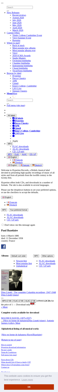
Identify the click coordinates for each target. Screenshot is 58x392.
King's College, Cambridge (24, 86)
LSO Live (16, 88)
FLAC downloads (20, 146)
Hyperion (16, 76)
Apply (15, 141)
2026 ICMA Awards (21, 55)
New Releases (13, 12)
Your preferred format (18, 210)
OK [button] (29, 387)
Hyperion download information (13, 347)
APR (14, 81)
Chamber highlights (21, 63)
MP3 (10, 144)
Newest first (21, 261)
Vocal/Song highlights (22, 71)
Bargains (16, 40)
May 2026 (17, 25)
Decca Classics (19, 78)
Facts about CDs (7, 360)
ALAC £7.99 (30, 301)
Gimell (15, 83)
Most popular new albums (23, 48)
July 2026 (16, 20)
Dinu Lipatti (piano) (10, 295)
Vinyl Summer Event (21, 38)
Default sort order (19, 256)
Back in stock (18, 45)
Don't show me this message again (19, 225)
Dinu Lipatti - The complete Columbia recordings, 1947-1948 (28, 292)
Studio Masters (19, 58)
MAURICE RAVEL (16, 318)
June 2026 (17, 22)
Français (19, 160)
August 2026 (18, 17)
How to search (6, 345)
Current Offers (13, 33)
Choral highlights (20, 68)
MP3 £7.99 (6, 301)
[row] (29, 284)
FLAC (16, 154)
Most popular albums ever (23, 50)
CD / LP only (18, 151)
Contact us (5, 367)
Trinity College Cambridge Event (27, 35)
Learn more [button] (27, 380)
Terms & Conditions (8, 352)
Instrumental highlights (22, 65)
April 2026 (17, 28)
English (13, 165)
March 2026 (17, 30)
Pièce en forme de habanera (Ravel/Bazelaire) (22, 334)
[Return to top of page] (11, 340)
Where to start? (13, 43)
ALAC (24, 154)
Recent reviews (19, 15)
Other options (47, 256)
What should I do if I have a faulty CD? (16, 362)
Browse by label (14, 73)
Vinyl (14, 53)
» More (4, 307)
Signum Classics (19, 91)
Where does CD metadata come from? (15, 365)
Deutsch (19, 162)
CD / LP (33, 154)
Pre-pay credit (6, 350)
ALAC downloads (20, 149)
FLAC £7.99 (18, 301)
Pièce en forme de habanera (15, 320)
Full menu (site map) (16, 105)
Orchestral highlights (21, 60)
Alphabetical (21, 266)
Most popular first (24, 263)
